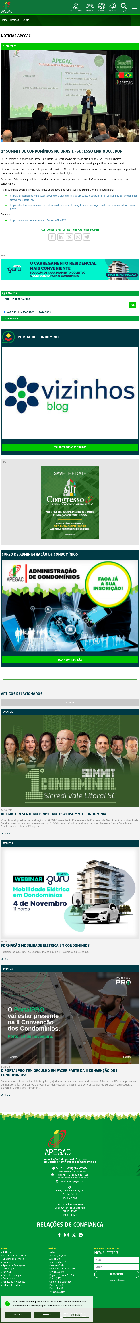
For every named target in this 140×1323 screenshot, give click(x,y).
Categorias (10, 318)
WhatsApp (80, 1235)
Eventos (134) (56, 1265)
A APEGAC (8, 1252)
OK (133, 305)
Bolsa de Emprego (12, 1275)
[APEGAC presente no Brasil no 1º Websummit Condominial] (70, 762)
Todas (69, 702)
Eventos (26, 19)
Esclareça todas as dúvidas (70, 447)
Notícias (14, 19)
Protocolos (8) (56, 1288)
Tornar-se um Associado (14, 1255)
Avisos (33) (55, 1258)
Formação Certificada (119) (62, 1268)
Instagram (66, 1235)
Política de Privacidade (14, 1281)
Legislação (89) (56, 1272)
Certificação (9, 1268)
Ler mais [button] (75, 1314)
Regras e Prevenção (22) (61, 1275)
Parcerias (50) (56, 1285)
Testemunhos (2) (57, 1262)
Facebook (59, 1235)
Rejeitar (46, 1314)
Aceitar (18, 1314)
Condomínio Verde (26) (60, 1281)
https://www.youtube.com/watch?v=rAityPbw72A (38, 220)
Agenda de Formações (14, 1265)
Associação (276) (57, 1255)
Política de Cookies (12, 1285)
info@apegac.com (75, 1181)
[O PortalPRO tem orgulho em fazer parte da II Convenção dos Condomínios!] (70, 1019)
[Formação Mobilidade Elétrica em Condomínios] (70, 893)
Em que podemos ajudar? (18, 299)
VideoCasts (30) (57, 1291)
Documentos (9, 1278)
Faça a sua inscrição (70, 659)
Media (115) (55, 1278)
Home (4, 19)
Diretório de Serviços (13, 1258)
